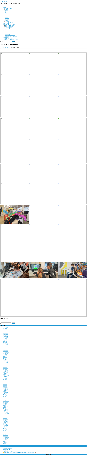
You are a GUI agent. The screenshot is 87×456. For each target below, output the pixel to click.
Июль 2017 (5, 415)
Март (6, 11)
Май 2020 (5, 386)
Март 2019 (5, 396)
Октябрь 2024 (5, 344)
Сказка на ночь (6, 37)
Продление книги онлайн (8, 38)
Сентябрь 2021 (6, 375)
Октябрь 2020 (5, 381)
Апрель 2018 (5, 406)
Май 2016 (5, 428)
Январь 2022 (5, 371)
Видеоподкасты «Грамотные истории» (10, 39)
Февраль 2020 (5, 388)
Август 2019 (5, 392)
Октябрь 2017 (5, 412)
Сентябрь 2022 (6, 363)
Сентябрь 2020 (6, 382)
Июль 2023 (5, 354)
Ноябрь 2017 (5, 411)
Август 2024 (5, 345)
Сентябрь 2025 (6, 337)
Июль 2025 (5, 339)
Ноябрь (6, 20)
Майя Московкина (9, 26)
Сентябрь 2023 (6, 352)
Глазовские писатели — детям (9, 24)
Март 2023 (5, 357)
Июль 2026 (5, 328)
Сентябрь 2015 (6, 437)
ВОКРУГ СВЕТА (6, 450)
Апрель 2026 (5, 331)
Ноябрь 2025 (5, 335)
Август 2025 (5, 338)
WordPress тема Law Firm (40, 454)
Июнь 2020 (5, 385)
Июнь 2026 (5, 329)
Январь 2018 (5, 409)
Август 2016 (5, 425)
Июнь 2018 (5, 404)
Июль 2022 (5, 365)
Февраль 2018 (5, 408)
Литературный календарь (8, 8)
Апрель (6, 12)
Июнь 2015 (5, 440)
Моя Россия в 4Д (6, 449)
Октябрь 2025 (5, 336)
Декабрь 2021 (5, 372)
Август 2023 (5, 353)
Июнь (6, 14)
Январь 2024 (5, 348)
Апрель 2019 (5, 395)
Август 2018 (5, 402)
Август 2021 (5, 376)
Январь (6, 9)
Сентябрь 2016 (6, 424)
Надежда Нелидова (9, 27)
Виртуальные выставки (10, 35)
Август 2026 (5, 327)
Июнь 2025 (5, 340)
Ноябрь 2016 (5, 422)
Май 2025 (5, 341)
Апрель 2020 (5, 387)
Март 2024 (5, 346)
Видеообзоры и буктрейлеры (11, 36)
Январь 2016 (5, 432)
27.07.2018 (2, 47)
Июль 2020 (5, 384)
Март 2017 (5, 418)
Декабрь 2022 (5, 360)
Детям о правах (6, 23)
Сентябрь (7, 18)
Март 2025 (5, 342)
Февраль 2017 (5, 419)
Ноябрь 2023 (5, 351)
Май (6, 13)
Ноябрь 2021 (5, 373)
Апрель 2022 (5, 368)
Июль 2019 (5, 393)
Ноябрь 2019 (5, 390)
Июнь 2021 (5, 378)
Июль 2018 (5, 403)
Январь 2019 (5, 398)
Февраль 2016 (5, 431)
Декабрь (7, 21)
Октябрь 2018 (5, 399)
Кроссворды (7, 34)
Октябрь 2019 (5, 391)
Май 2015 (5, 441)
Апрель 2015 (5, 442)
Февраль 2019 (5, 397)
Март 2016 (5, 430)
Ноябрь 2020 (5, 380)
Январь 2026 (5, 333)
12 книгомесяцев (3, 1)
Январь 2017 (5, 420)
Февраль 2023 (5, 358)
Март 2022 (5, 369)
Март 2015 (5, 443)
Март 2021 (5, 379)
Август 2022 (5, 364)
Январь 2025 (5, 343)
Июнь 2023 (5, 355)
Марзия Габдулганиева (9, 25)
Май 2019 (5, 394)
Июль (6, 15)
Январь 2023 (5, 359)
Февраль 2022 (5, 370)
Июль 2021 (5, 377)
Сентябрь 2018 (6, 401)
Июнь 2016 (5, 427)
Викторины (7, 32)
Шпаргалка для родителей (8, 22)
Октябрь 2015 (5, 436)
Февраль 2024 (5, 347)
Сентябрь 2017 (6, 413)
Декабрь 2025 (5, 334)
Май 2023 (5, 356)
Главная (4, 7)
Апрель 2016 (5, 429)
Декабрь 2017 (5, 410)
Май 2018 (5, 405)
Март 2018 (5, 407)
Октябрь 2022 (5, 362)
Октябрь (7, 19)
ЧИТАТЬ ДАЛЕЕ (4, 51)
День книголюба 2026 (7, 448)
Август (6, 17)
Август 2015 (5, 438)
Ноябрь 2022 (5, 361)
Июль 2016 (5, 426)
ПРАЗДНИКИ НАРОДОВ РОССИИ (10, 451)
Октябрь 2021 (5, 374)
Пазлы (6, 31)
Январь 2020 (5, 389)
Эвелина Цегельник (9, 28)
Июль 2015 (5, 439)
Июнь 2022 (5, 367)
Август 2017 (5, 414)
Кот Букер (7, 47)
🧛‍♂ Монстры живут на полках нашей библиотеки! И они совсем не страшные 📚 (19, 452)
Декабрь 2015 (5, 434)
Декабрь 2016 (5, 421)
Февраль (7, 10)
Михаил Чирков (8, 29)
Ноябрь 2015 (5, 435)
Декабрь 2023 (5, 350)
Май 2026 (5, 330)
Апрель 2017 (5, 417)
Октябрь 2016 (5, 423)
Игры (4, 30)
